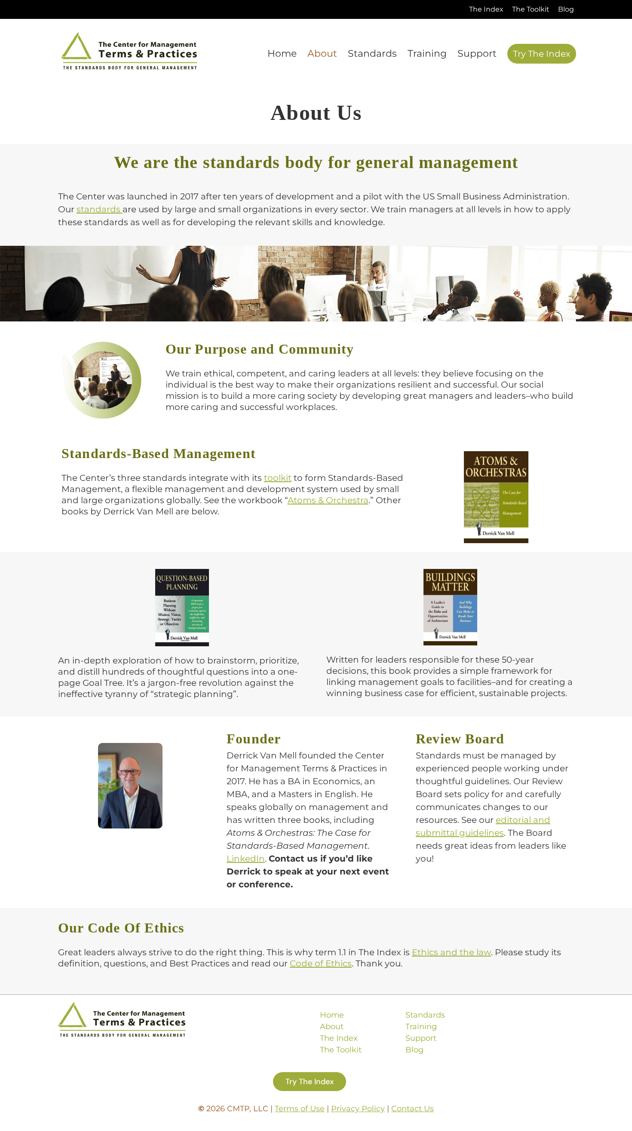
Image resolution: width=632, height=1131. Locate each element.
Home (332, 1015)
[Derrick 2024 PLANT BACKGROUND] (130, 747)
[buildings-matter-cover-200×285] (450, 573)
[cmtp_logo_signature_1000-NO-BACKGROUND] (129, 36)
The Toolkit (341, 1050)
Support (420, 1038)
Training (421, 1026)
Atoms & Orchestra (328, 500)
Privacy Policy (358, 1108)
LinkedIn (246, 858)
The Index (339, 1038)
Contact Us (412, 1108)
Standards (425, 1015)
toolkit (277, 478)
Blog (414, 1050)
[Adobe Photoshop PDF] (182, 573)
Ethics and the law (451, 952)
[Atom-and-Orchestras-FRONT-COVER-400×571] (496, 455)
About (332, 1026)
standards (100, 209)
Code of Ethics (321, 963)
